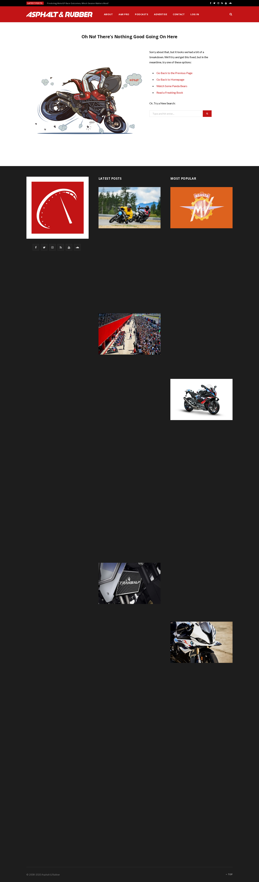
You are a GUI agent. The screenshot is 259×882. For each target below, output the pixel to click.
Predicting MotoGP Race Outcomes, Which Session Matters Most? (78, 3)
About (108, 14)
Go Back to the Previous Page (174, 73)
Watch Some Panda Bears (171, 86)
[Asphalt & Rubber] (59, 14)
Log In (194, 14)
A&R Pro (124, 14)
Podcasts (141, 14)
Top (230, 874)
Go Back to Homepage (170, 79)
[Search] (231, 14)
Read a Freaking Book (169, 92)
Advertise (160, 14)
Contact (179, 14)
